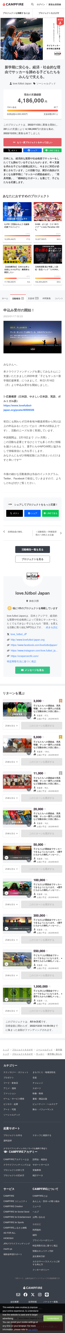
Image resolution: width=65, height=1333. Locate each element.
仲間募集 (46, 298)
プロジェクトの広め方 (13, 1175)
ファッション (9, 1093)
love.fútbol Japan (22, 83)
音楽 (35, 1077)
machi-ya (7, 1248)
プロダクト (8, 1077)
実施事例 (37, 1169)
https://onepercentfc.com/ (25, 656)
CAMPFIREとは (40, 1195)
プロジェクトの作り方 (13, 1169)
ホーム (5, 298)
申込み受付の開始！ (19, 309)
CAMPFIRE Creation (13, 1206)
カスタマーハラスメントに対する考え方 (46, 1263)
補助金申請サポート (12, 1254)
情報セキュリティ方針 (43, 1250)
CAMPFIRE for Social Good (16, 1211)
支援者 (33, 298)
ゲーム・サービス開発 (13, 1098)
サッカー (40, 1053)
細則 (35, 1234)
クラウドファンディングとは (17, 1164)
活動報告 (18, 298)
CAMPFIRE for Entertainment (17, 1216)
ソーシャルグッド (46, 83)
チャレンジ (38, 1082)
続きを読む (52, 627)
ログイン (41, 4)
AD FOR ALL (9, 1232)
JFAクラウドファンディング (16, 1243)
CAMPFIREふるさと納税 (15, 1227)
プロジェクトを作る (12, 1135)
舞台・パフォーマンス (43, 1109)
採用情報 (32, 1301)
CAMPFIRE (8, 1195)
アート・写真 (9, 1109)
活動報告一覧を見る (33, 549)
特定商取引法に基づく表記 (21, 661)
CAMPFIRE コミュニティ (15, 1201)
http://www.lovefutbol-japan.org (28, 639)
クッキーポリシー (41, 1269)
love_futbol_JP (19, 634)
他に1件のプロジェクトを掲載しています (35, 608)
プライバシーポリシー (43, 1240)
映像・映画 (38, 1093)
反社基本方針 (39, 1256)
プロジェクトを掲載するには (16, 12)
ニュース (37, 1206)
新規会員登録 (55, 4)
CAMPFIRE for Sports (13, 1222)
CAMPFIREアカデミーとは (16, 1159)
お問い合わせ (39, 1216)
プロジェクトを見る (33, 559)
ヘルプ (36, 1211)
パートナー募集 (50, 1301)
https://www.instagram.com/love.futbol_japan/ (34, 650)
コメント (59, 298)
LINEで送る (54, 150)
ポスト (14, 150)
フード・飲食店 (10, 1082)
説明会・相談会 (40, 1159)
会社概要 (14, 1301)
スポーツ (37, 1088)
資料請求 (7, 1140)
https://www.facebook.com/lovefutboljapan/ (34, 645)
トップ (6, 1049)
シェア (34, 150)
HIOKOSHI (8, 1238)
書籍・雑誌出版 (40, 1098)
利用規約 (37, 1229)
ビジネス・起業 (10, 1103)
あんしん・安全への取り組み (46, 1201)
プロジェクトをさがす (48, 12)
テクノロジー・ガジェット (15, 1072)
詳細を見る (10, 725)
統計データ (38, 1175)
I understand (53, 1318)
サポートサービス (41, 1164)
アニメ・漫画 (9, 1088)
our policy (32, 1329)
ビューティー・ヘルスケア (45, 1103)
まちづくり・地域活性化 (44, 1072)
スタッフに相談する (42, 1135)
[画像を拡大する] (29, 717)
